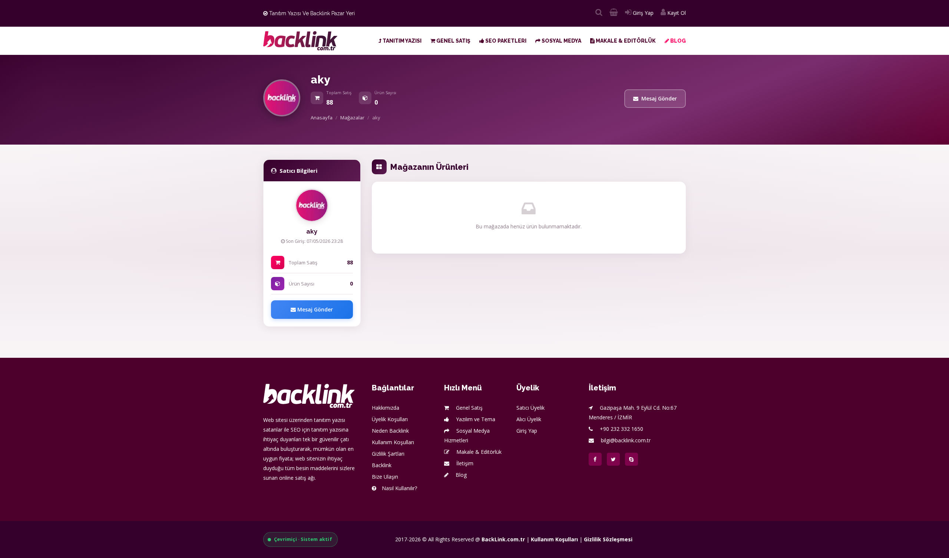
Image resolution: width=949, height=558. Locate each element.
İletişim (464, 463)
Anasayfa (322, 117)
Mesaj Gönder (659, 98)
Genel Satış (452, 41)
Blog (677, 41)
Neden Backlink (390, 430)
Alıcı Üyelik (528, 419)
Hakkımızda (385, 407)
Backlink (381, 465)
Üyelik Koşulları (390, 419)
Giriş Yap (642, 12)
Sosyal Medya (560, 41)
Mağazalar (352, 117)
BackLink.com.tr (503, 539)
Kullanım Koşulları (393, 442)
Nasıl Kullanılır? (399, 488)
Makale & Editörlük (625, 41)
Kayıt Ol (676, 12)
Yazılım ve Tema (474, 419)
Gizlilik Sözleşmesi (608, 539)
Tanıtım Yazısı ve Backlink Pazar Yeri (311, 13)
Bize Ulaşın (385, 476)
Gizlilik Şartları (388, 453)
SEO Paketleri (505, 41)
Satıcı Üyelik (530, 407)
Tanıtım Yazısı (401, 41)
